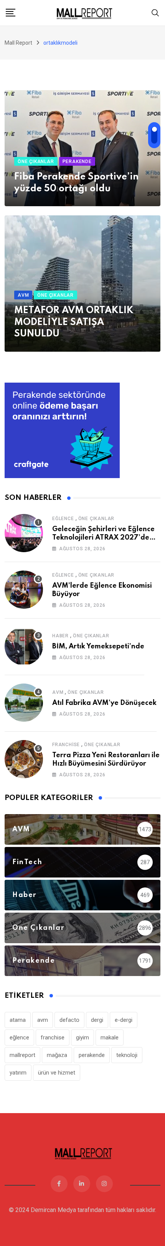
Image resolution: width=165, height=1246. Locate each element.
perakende (92, 1055)
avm (42, 1020)
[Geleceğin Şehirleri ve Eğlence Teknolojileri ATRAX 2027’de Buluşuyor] (24, 533)
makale (110, 1037)
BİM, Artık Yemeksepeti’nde (98, 646)
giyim (82, 1037)
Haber (60, 635)
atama (18, 1020)
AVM (57, 692)
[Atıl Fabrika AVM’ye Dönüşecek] (24, 703)
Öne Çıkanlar (96, 518)
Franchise (66, 744)
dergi (97, 1020)
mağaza (57, 1055)
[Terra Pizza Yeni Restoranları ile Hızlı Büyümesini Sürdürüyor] (24, 759)
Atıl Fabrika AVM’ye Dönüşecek (104, 703)
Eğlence (63, 518)
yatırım (18, 1072)
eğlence (19, 1037)
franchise (52, 1037)
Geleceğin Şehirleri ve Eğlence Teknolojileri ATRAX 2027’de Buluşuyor (103, 538)
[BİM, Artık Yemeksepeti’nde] (24, 646)
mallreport (22, 1055)
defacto (69, 1020)
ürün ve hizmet (56, 1072)
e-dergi (123, 1020)
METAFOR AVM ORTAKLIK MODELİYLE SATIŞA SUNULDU (74, 322)
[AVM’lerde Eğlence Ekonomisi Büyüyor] (24, 589)
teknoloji (126, 1055)
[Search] (155, 12)
